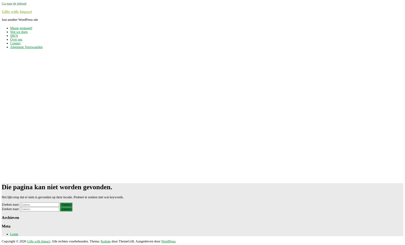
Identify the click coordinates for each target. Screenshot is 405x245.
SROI (14, 35)
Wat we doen (19, 32)
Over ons (16, 39)
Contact (15, 43)
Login (14, 234)
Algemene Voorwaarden (26, 47)
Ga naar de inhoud (14, 3)
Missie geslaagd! (21, 28)
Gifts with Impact (17, 11)
